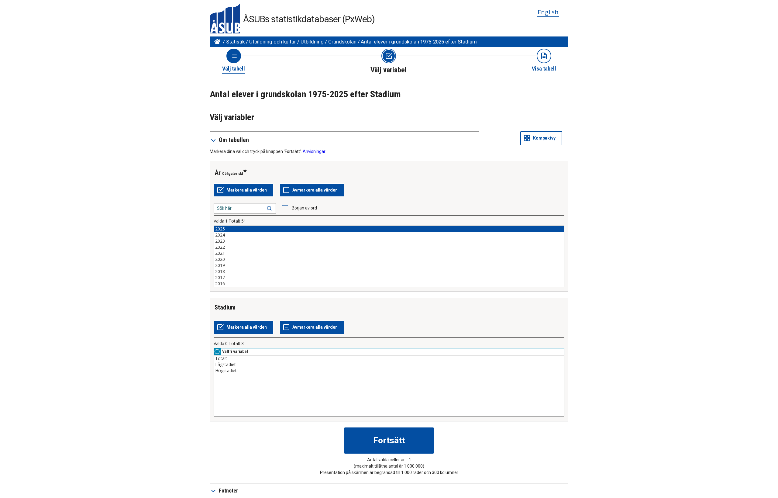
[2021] (389, 253)
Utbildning (312, 42)
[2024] (389, 235)
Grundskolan (342, 42)
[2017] (389, 278)
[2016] (389, 284)
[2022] (389, 247)
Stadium (225, 307)
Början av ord (304, 208)
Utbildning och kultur (272, 42)
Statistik (235, 42)
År (218, 172)
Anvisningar (314, 151)
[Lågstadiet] (389, 364)
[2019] (389, 265)
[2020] (389, 259)
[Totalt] (389, 358)
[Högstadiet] (389, 371)
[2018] (389, 271)
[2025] (389, 229)
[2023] (389, 241)
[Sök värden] (269, 208)
